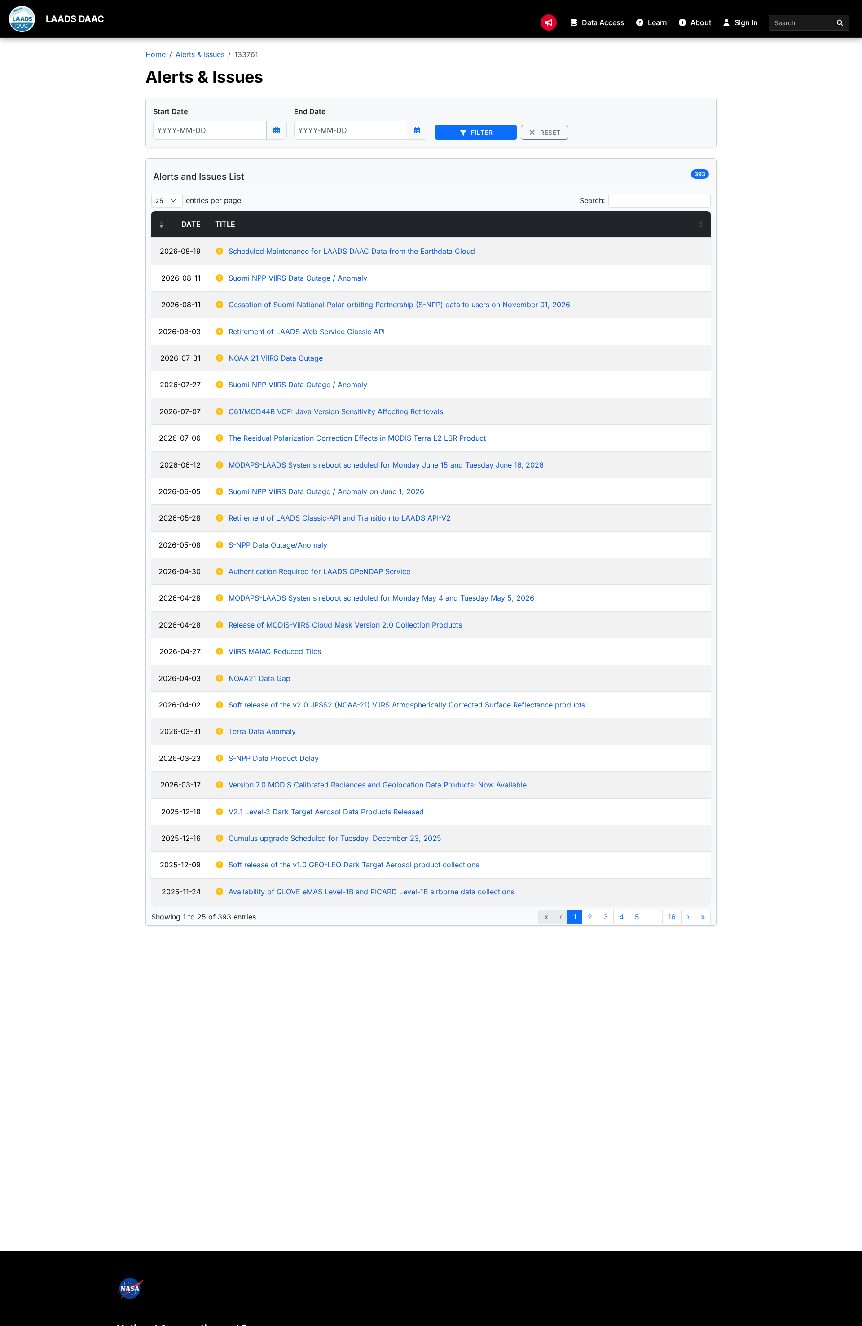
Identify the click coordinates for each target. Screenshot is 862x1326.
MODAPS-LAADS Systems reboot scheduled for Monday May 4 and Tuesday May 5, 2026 (381, 597)
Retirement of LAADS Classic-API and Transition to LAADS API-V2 (340, 517)
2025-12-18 (181, 811)
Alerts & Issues (200, 54)
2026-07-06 (180, 437)
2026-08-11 (181, 278)
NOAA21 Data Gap (259, 678)
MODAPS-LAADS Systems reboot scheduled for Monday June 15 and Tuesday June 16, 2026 (386, 464)
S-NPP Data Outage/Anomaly (278, 544)
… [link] (654, 916)
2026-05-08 (179, 544)
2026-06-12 (180, 464)
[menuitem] (548, 22)
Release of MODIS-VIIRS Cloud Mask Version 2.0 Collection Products (345, 624)
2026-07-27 (180, 384)
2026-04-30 (179, 571)
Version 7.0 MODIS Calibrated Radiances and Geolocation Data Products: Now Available (378, 784)
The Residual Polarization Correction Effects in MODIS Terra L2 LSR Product (357, 437)
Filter (481, 132)
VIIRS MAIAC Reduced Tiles (275, 651)
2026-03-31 (180, 731)
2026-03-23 (180, 758)
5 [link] (637, 916)
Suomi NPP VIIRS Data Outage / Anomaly (298, 278)
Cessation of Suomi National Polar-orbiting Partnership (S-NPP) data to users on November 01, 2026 (399, 304)
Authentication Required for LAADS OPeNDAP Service (319, 571)
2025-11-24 (181, 891)
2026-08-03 (179, 331)
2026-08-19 (180, 251)
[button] (161, 224)
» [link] (703, 916)
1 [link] (574, 916)
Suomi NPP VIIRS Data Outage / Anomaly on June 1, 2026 (326, 491)
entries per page (213, 200)
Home (155, 54)
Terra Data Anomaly (262, 731)
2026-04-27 (180, 651)
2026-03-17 (180, 784)
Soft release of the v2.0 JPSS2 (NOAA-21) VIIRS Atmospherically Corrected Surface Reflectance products (407, 704)
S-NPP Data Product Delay (274, 758)
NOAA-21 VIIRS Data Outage (276, 358)
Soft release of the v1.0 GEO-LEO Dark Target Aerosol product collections (354, 864)
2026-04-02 (179, 704)
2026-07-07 (180, 411)
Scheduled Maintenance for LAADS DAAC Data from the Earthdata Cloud (352, 251)
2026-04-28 (180, 597)
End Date (309, 111)
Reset (549, 132)
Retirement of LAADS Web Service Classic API (307, 331)
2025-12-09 (180, 864)
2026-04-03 (179, 678)
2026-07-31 (180, 358)
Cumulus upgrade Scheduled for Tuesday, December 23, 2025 (335, 838)
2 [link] (590, 916)
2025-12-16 (181, 838)
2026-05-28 (180, 517)
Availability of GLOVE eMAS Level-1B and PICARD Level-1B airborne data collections (371, 891)
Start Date (170, 111)
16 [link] (672, 916)
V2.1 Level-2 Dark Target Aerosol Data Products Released (326, 811)
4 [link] (621, 916)
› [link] (688, 916)
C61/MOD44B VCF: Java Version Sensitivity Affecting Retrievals (336, 411)
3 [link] (605, 916)
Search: (592, 200)
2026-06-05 (179, 491)
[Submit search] (840, 23)
